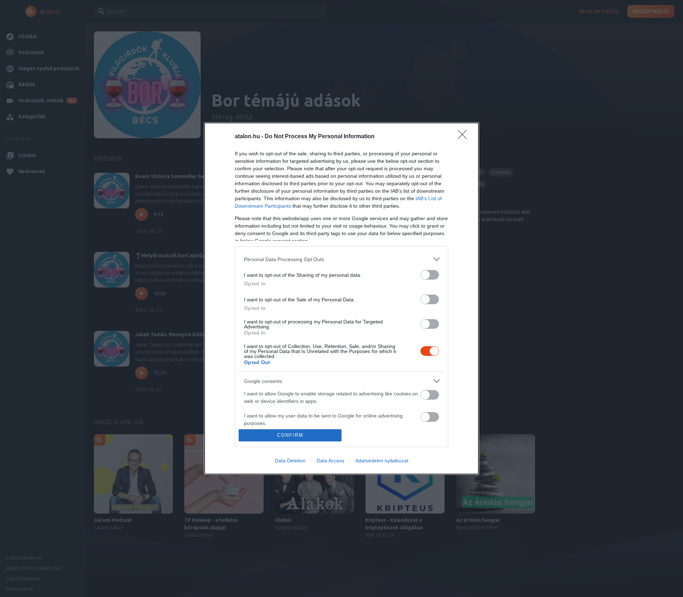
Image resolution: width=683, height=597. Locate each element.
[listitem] (341, 259)
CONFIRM (290, 435)
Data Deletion (290, 460)
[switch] (429, 275)
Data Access (330, 460)
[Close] (464, 137)
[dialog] (341, 298)
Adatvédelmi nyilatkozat (381, 460)
